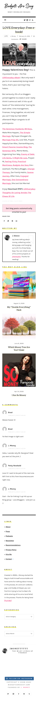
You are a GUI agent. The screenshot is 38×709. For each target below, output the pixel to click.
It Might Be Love (19, 158)
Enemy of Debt (27, 154)
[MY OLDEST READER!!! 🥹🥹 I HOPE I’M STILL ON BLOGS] (10, 660)
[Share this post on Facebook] (4, 221)
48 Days (28, 129)
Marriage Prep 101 (10, 140)
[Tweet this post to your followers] (8, 221)
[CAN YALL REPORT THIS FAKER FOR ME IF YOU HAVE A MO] (27, 670)
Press (8, 531)
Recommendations (13, 545)
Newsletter (10, 541)
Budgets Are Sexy (21, 165)
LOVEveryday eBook (11, 77)
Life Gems (6, 158)
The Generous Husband (12, 129)
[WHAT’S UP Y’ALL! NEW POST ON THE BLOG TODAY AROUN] (10, 670)
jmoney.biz (16, 257)
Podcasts (9, 536)
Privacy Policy (11, 550)
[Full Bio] (8, 601)
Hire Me (9, 554)
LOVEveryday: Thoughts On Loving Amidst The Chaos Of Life (18, 192)
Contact (9, 559)
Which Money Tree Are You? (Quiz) (19, 348)
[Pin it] (12, 221)
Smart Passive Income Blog (15, 147)
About (8, 527)
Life (6, 36)
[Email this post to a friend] (16, 221)
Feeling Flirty (11, 161)
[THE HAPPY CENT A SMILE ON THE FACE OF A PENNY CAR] (27, 660)
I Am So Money (19, 395)
